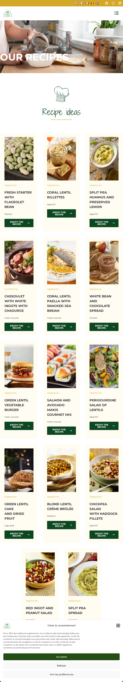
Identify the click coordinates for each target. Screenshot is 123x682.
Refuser (61, 665)
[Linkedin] (120, 3)
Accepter (61, 656)
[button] (118, 625)
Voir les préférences (62, 674)
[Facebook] (106, 3)
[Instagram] (113, 3)
